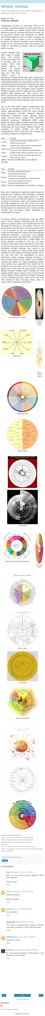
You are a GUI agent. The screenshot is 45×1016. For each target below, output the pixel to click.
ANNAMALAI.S (11, 937)
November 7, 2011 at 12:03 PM (22, 872)
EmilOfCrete (10, 950)
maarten (9, 909)
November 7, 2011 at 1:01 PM (22, 891)
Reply (8, 885)
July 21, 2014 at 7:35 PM (26, 937)
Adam (8, 872)
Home (22, 995)
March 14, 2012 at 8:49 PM (22, 909)
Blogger (26, 1014)
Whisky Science (14, 6)
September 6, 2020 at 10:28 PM (27, 950)
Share (5, 860)
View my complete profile (9, 1009)
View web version (22, 999)
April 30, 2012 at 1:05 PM (25, 922)
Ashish (9, 891)
